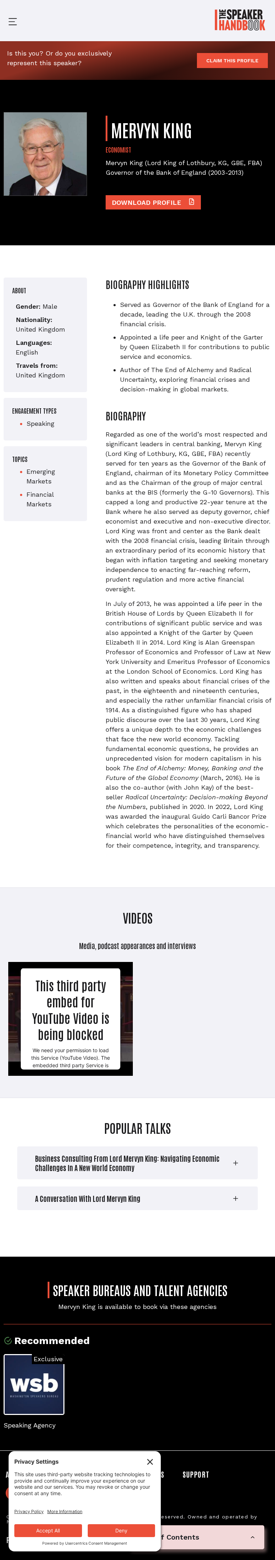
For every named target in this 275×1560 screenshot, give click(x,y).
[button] (7, 20)
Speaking (40, 423)
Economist (118, 149)
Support (196, 1474)
